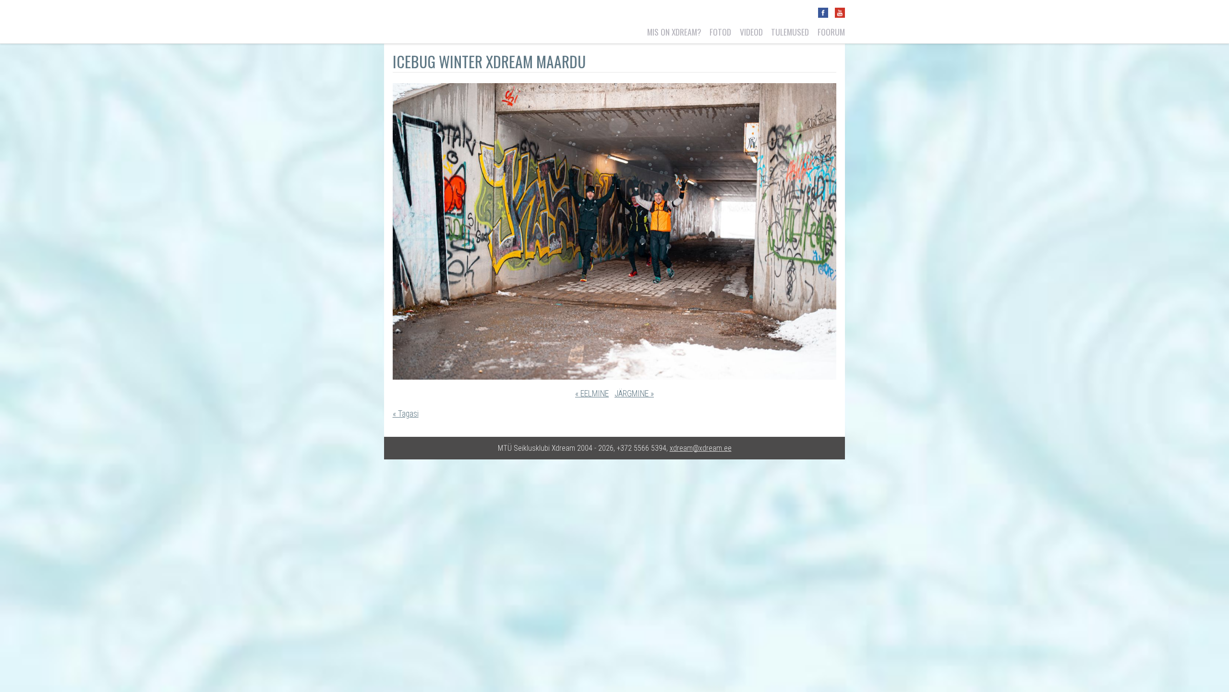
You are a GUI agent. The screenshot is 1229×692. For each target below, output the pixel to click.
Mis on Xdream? (674, 31)
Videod (751, 31)
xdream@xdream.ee (701, 448)
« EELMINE (592, 393)
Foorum (831, 31)
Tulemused (790, 31)
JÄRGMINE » (634, 393)
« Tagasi (406, 414)
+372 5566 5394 (641, 448)
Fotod (720, 31)
